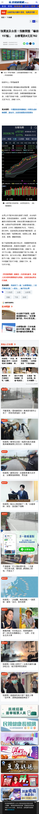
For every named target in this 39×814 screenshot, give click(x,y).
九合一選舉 (30, 6)
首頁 (4, 6)
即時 (10, 6)
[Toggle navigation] (2, 2)
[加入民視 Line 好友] (19, 543)
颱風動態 (18, 6)
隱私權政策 (11, 810)
